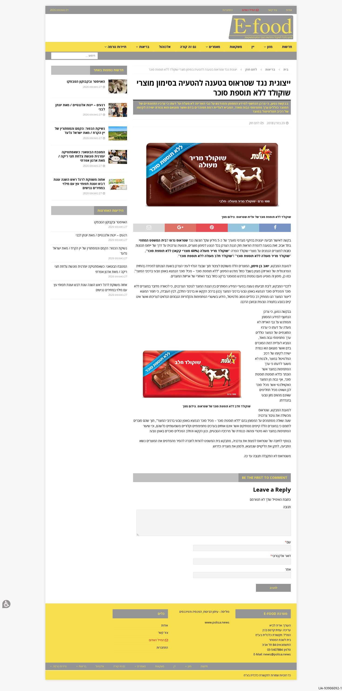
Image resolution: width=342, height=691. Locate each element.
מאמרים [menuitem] (214, 46)
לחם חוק (254, 123)
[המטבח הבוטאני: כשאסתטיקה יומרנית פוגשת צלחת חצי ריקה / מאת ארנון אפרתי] (117, 157)
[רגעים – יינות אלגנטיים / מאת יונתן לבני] (117, 110)
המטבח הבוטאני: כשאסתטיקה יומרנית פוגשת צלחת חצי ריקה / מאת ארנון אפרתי (81, 156)
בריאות (270, 69)
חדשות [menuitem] (287, 46)
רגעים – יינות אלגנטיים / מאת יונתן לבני (80, 107)
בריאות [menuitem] (144, 46)
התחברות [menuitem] (228, 10)
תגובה (287, 507)
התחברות (162, 647)
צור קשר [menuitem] (272, 10)
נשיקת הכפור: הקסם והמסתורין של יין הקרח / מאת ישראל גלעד (80, 130)
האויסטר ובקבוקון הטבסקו (86, 81)
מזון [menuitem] (269, 46)
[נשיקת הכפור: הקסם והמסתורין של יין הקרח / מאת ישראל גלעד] (117, 133)
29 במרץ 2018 (276, 123)
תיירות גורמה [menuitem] (117, 46)
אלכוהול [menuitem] (165, 46)
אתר (288, 569)
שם (289, 542)
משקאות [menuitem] (236, 46)
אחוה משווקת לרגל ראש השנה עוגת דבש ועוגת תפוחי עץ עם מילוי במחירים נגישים (79, 183)
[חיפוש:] (74, 55)
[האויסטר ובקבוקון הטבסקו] (117, 86)
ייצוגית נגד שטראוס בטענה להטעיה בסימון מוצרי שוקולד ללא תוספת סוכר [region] (218, 69)
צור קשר (163, 632)
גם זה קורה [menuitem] (188, 46)
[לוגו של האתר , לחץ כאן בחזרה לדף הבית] (236, 39)
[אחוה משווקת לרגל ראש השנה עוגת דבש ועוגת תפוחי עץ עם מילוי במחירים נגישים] (117, 184)
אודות (164, 625)
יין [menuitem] (252, 46)
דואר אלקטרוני (281, 556)
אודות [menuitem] (289, 10)
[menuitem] (250, 10)
